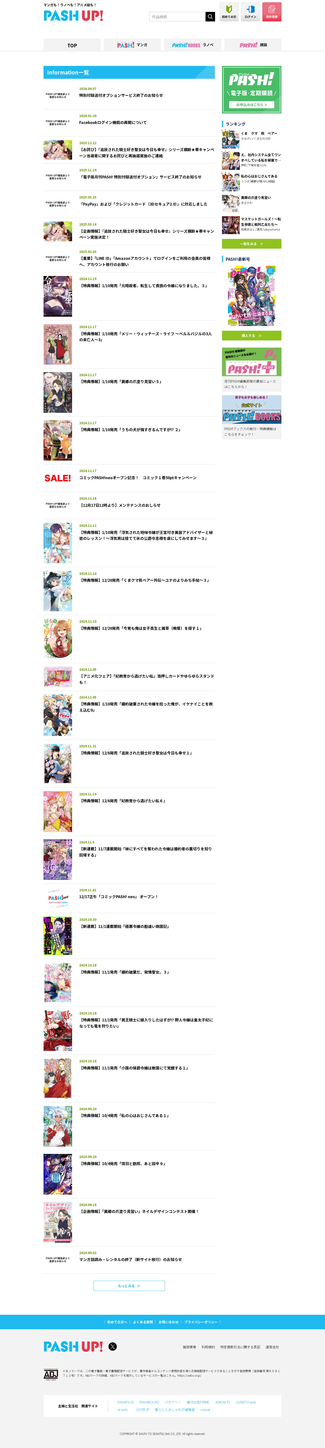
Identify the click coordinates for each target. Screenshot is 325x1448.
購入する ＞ (252, 335)
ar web (124, 1409)
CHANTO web (246, 1402)
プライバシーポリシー (201, 1322)
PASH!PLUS (126, 1402)
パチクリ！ (173, 1402)
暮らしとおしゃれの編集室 (175, 1409)
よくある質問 (143, 1322)
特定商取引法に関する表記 (240, 1347)
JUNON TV (222, 1402)
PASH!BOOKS (149, 1402)
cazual (205, 1409)
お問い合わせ (169, 1322)
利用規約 (208, 1347)
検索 (210, 16)
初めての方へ (117, 1322)
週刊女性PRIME (198, 1402)
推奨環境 (189, 1347)
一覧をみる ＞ (251, 243)
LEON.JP (143, 1409)
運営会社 (272, 1347)
